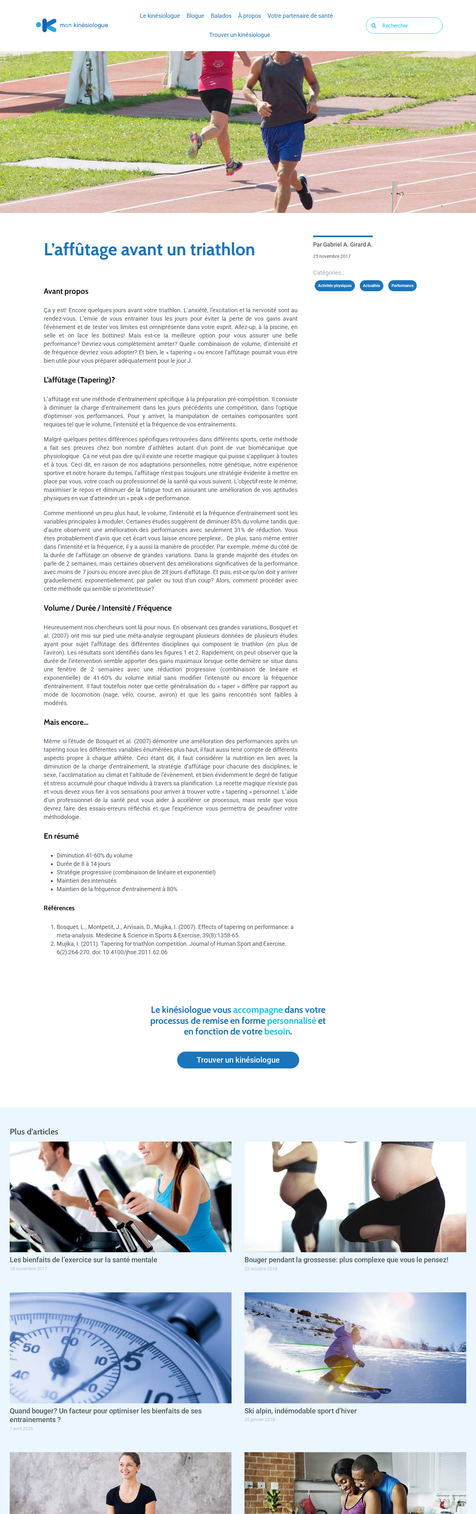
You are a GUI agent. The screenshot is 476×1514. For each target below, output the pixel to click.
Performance (402, 285)
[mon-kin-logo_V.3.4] (71, 20)
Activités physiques (335, 285)
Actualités (371, 285)
